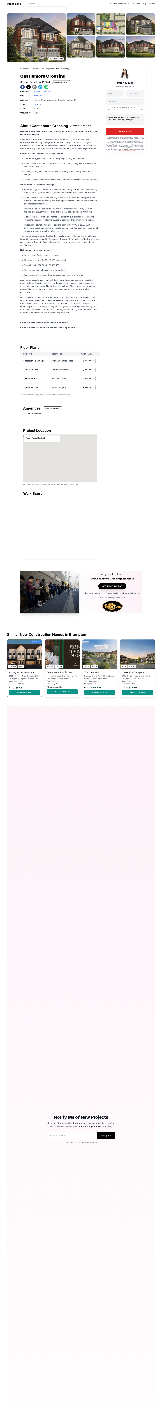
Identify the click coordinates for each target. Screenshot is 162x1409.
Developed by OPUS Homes (132, 678)
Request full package (51, 408)
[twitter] (28, 87)
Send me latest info (60, 82)
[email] (34, 87)
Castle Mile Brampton (133, 672)
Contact (151, 4)
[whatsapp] (46, 87)
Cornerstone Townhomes (59, 672)
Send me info (125, 131)
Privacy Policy (123, 150)
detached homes (80, 158)
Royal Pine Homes (42, 91)
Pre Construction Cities (118, 4)
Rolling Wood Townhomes (22, 672)
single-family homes (54, 142)
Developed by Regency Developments (23, 679)
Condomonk (14, 3)
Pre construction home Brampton (39, 69)
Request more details (79, 125)
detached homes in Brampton (119, 593)
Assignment (135, 4)
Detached (38, 104)
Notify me (106, 1135)
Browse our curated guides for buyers (112, 598)
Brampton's (71, 297)
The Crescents (91, 672)
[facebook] (22, 87)
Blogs (144, 4)
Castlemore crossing (61, 69)
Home (22, 69)
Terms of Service (131, 150)
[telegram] (40, 87)
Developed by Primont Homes (58, 678)
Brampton (38, 96)
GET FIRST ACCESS (112, 586)
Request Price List (24, 693)
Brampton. (42, 145)
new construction (33, 280)
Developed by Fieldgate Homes (96, 678)
